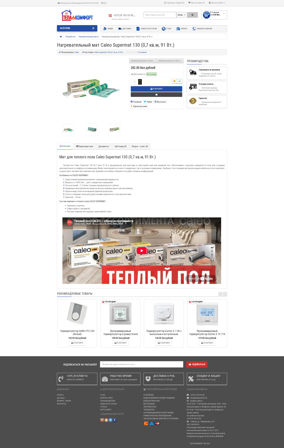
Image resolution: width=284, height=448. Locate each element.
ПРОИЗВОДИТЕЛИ (107, 401)
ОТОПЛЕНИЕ (148, 395)
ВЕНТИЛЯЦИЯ (149, 404)
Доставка (126, 28)
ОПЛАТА (60, 395)
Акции (110, 28)
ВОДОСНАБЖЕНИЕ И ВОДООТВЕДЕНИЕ (159, 398)
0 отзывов (142, 52)
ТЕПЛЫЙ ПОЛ (149, 409)
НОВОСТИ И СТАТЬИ (108, 404)
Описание (66, 146)
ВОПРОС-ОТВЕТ (106, 398)
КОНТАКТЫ (61, 404)
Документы (104, 146)
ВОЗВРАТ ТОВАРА (64, 401)
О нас (168, 28)
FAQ (104, 3)
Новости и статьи (148, 28)
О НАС (102, 395)
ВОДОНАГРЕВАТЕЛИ (151, 401)
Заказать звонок (204, 28)
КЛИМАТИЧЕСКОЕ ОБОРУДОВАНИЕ (157, 415)
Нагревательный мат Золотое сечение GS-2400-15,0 (143, 61)
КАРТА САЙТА (105, 409)
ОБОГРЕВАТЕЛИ (149, 406)
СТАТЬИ (103, 406)
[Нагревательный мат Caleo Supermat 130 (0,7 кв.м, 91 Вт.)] (68, 130)
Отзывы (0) (121, 146)
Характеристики (86, 146)
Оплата (183, 28)
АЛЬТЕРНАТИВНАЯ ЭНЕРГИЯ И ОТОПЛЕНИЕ (160, 418)
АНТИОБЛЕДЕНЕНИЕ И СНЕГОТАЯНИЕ (158, 412)
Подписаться (198, 364)
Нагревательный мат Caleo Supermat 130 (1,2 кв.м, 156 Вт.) (171, 61)
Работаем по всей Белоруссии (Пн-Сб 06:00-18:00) (79, 3)
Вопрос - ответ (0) (140, 146)
